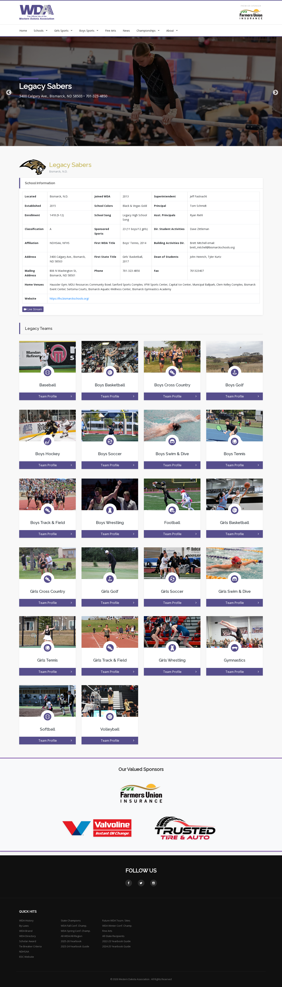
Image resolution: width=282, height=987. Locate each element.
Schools (39, 30)
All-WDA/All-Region (71, 936)
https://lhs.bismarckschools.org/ (69, 298)
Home (23, 30)
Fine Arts (110, 30)
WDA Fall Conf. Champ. (74, 925)
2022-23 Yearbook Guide (116, 941)
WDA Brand (25, 931)
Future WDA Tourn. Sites (116, 920)
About (170, 30)
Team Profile (47, 396)
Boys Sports (86, 30)
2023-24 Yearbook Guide (75, 946)
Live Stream (34, 309)
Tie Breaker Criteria (30, 946)
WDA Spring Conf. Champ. (76, 931)
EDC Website (26, 956)
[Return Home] (36, 12)
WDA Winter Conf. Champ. (117, 925)
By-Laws (24, 925)
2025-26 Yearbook (71, 941)
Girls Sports (61, 30)
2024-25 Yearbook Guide (116, 946)
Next (274, 91)
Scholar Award (27, 941)
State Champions (71, 920)
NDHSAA (24, 951)
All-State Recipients (113, 936)
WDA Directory (27, 936)
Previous (8, 91)
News (126, 30)
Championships (146, 30)
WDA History (26, 920)
